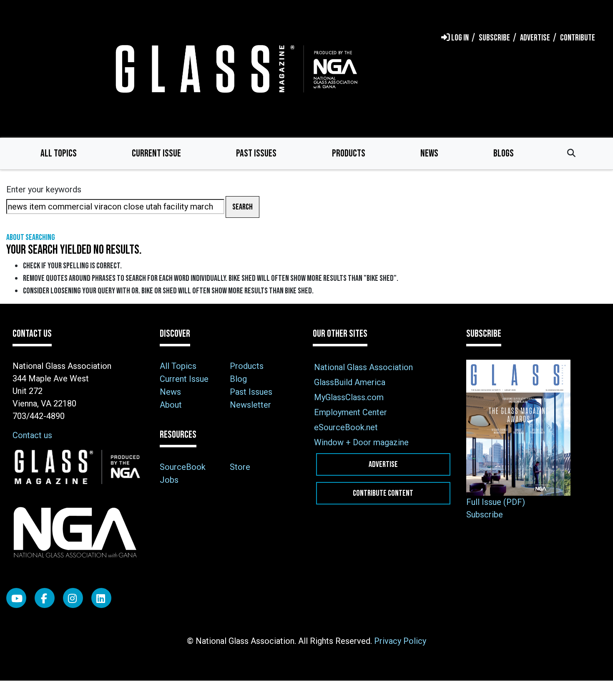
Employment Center (350, 412)
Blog (238, 379)
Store (240, 467)
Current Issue (156, 153)
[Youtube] (16, 598)
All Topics (58, 153)
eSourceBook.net (346, 427)
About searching (30, 237)
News (429, 153)
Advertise (383, 464)
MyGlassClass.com (349, 397)
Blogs (503, 153)
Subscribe (484, 514)
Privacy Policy (400, 641)
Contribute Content (383, 493)
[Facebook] (45, 598)
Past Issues (256, 153)
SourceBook (183, 467)
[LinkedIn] (101, 598)
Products (348, 153)
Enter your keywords (43, 189)
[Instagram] (73, 598)
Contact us (32, 435)
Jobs (169, 480)
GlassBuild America (349, 382)
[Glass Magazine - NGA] (234, 68)
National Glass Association (363, 367)
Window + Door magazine (361, 442)
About (171, 405)
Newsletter (250, 405)
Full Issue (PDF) (495, 502)
